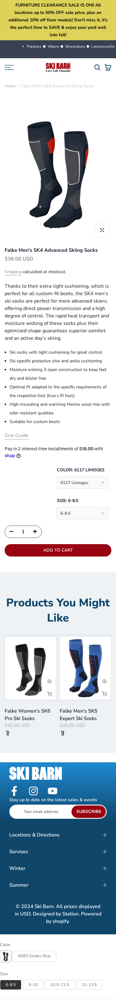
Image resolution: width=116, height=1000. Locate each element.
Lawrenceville (102, 46)
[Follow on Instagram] (33, 791)
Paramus (34, 46)
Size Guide (16, 435)
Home (10, 86)
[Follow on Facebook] (14, 791)
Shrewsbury (75, 46)
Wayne (53, 46)
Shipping (13, 272)
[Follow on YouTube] (53, 791)
